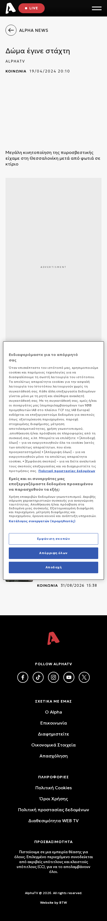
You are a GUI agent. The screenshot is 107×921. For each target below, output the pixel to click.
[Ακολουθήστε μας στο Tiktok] (38, 677)
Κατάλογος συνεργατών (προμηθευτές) (42, 521)
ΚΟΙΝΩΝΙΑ (15, 71)
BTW (63, 902)
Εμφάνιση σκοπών (53, 539)
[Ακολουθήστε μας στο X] (84, 677)
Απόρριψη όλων (53, 553)
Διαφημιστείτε (53, 734)
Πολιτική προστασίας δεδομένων (53, 809)
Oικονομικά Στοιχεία (53, 745)
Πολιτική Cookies (53, 787)
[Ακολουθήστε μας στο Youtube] (68, 677)
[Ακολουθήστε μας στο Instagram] (53, 677)
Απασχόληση (54, 756)
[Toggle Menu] (97, 8)
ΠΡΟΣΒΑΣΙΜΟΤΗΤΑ (53, 841)
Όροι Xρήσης (54, 798)
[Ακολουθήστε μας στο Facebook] (22, 677)
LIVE (33, 8)
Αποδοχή (54, 567)
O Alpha (53, 712)
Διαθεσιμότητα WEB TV (53, 820)
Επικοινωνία (53, 723)
